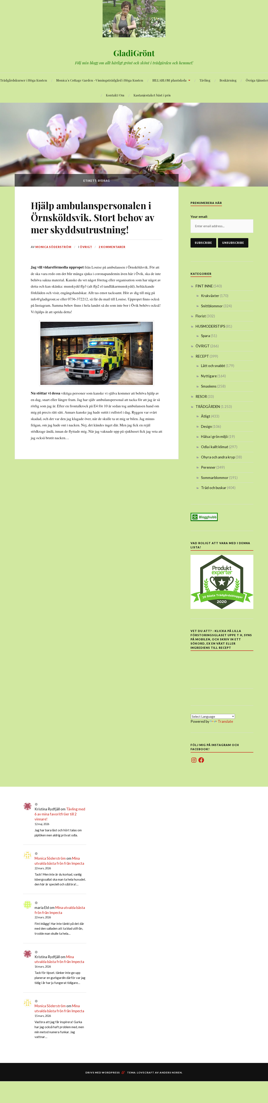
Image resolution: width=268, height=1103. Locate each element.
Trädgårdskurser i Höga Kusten (23, 80)
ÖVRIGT (86, 247)
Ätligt (205, 416)
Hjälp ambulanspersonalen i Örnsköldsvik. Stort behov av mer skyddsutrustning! (92, 217)
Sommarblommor (214, 477)
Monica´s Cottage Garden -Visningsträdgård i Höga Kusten (99, 80)
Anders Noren (171, 1072)
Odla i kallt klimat (214, 447)
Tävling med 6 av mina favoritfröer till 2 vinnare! (60, 814)
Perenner (208, 467)
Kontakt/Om (115, 95)
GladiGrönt (134, 53)
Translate (225, 721)
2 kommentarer (112, 247)
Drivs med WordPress (102, 1072)
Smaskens (208, 386)
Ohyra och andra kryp (218, 457)
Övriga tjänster (257, 80)
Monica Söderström (53, 247)
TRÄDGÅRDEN (208, 406)
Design (206, 426)
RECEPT (202, 356)
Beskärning (228, 80)
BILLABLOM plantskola (169, 80)
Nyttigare (209, 376)
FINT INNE (204, 286)
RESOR (201, 396)
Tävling (205, 80)
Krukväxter (210, 295)
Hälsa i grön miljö (214, 436)
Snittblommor (212, 306)
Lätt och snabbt (213, 365)
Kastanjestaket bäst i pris (152, 95)
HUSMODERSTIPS (210, 326)
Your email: (199, 216)
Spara (205, 335)
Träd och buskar (213, 487)
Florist (201, 316)
